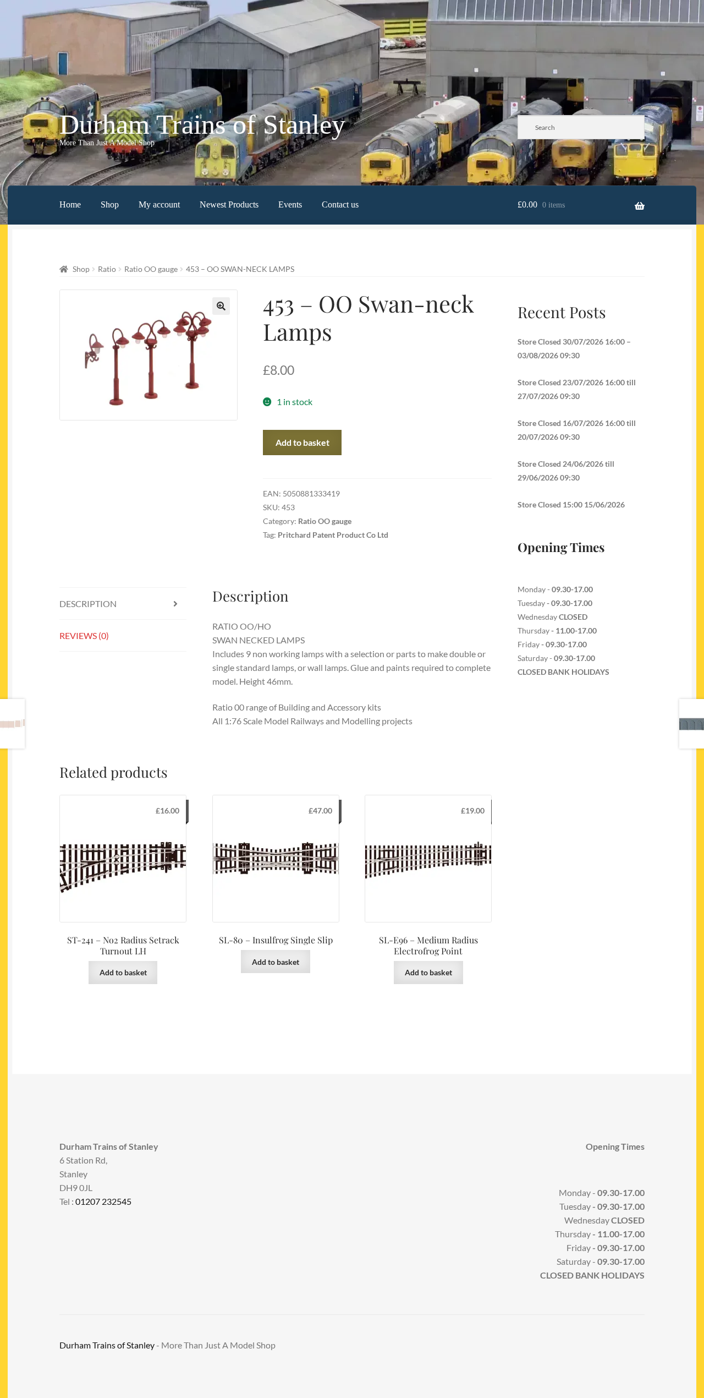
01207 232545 (103, 1201)
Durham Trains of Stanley (202, 124)
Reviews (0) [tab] (84, 635)
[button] (221, 306)
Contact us (340, 204)
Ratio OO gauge (151, 269)
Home (70, 204)
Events (290, 204)
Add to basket (302, 442)
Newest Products (229, 204)
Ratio (107, 269)
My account (159, 204)
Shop (110, 204)
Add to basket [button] (123, 972)
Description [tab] (88, 603)
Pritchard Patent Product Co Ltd (333, 534)
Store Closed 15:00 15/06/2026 (571, 504)
